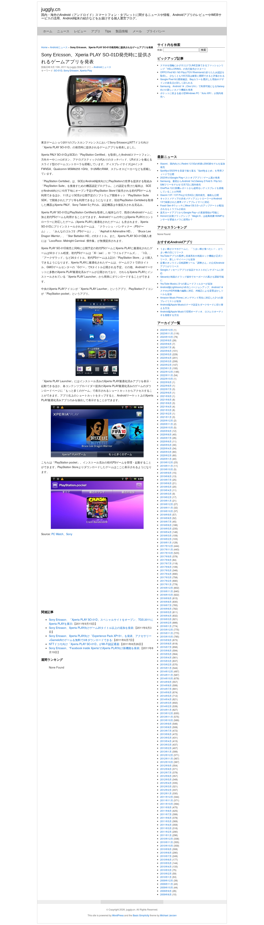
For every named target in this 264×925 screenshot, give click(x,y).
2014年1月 (166, 709)
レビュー (80, 31)
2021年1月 (166, 417)
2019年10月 (166, 469)
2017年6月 (166, 566)
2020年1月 (166, 458)
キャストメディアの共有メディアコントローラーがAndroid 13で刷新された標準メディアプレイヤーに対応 (191, 200)
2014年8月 (166, 685)
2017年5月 (166, 570)
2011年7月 (166, 814)
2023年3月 (166, 361)
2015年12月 (166, 629)
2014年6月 (166, 692)
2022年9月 (166, 382)
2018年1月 (166, 542)
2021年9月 (166, 396)
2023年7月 (166, 347)
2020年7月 (166, 437)
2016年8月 (166, 601)
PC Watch (57, 534)
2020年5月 (166, 444)
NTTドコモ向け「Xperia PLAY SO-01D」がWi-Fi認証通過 (84, 644)
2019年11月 (166, 465)
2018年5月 (166, 528)
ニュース (63, 31)
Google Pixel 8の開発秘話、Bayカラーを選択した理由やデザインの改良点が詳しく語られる (192, 80)
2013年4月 (166, 741)
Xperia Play (86, 70)
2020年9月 (166, 430)
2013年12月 (166, 713)
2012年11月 (166, 758)
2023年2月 (166, 364)
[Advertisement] (97, 573)
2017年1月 (166, 584)
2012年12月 (166, 755)
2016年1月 (166, 626)
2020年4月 (166, 448)
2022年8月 (166, 385)
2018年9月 (166, 514)
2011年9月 (166, 807)
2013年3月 (166, 744)
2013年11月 (166, 716)
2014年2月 (166, 706)
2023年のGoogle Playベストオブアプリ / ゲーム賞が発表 (190, 177)
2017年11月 (166, 549)
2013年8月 (166, 727)
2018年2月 (166, 539)
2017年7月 (166, 563)
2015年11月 (166, 633)
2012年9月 (166, 765)
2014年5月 (166, 695)
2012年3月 (166, 786)
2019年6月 (166, 483)
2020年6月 (166, 441)
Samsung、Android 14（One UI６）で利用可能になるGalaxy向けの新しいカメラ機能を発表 (192, 87)
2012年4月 (166, 782)
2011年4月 (166, 824)
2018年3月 (166, 535)
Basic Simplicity (141, 915)
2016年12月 (166, 587)
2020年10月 (166, 427)
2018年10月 (166, 511)
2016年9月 (166, 598)
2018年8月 (166, 518)
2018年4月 (166, 532)
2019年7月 (166, 479)
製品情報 (122, 31)
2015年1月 (166, 667)
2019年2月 (166, 497)
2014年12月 (166, 671)
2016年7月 (166, 605)
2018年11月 (166, 507)
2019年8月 (166, 476)
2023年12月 (166, 329)
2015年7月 (166, 647)
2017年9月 (166, 556)
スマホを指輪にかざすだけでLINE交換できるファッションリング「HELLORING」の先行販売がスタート (191, 66)
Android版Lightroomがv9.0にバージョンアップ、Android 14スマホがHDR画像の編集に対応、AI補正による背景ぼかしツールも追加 (191, 290)
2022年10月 (166, 378)
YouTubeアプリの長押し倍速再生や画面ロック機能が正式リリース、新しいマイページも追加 (191, 257)
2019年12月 (166, 462)
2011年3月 (166, 828)
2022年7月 (166, 389)
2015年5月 (166, 654)
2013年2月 (166, 748)
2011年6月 (166, 817)
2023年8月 (166, 343)
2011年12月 (166, 796)
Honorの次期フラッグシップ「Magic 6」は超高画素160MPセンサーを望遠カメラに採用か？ (192, 217)
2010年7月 (166, 856)
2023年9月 (166, 340)
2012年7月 (166, 772)
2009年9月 (166, 890)
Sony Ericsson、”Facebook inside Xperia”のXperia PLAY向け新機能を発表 (94, 648)
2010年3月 (166, 870)
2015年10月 (166, 636)
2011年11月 (166, 800)
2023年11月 (166, 333)
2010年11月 (166, 842)
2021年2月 (166, 413)
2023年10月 (166, 336)
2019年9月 (166, 472)
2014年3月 (166, 702)
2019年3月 (166, 493)
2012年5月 (166, 779)
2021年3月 (166, 410)
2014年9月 (166, 681)
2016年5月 (166, 612)
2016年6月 (166, 608)
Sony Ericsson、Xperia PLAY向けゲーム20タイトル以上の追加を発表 (91, 628)
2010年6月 (166, 859)
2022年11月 (166, 375)
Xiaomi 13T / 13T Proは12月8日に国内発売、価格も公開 (189, 194)
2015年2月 (166, 664)
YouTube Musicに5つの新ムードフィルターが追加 (186, 283)
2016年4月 (166, 615)
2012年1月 (166, 793)
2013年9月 (166, 723)
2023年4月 (166, 357)
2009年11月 (166, 884)
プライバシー (155, 31)
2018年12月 (166, 504)
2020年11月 (166, 424)
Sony (69, 534)
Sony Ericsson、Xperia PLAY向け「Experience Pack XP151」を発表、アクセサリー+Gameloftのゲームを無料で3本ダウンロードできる (100, 638)
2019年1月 (166, 500)
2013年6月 (166, 734)
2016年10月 (166, 594)
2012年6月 (166, 775)
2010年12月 (166, 838)
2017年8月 (166, 559)
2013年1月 (166, 751)
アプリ (95, 31)
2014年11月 (166, 674)
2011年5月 (166, 821)
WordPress (118, 915)
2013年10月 (166, 720)
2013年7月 (166, 730)
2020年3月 (166, 451)
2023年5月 (166, 354)
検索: (160, 49)
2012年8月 (166, 769)
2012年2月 (166, 789)
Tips (108, 31)
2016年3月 (166, 619)
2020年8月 (166, 434)
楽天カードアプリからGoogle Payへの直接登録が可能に (189, 212)
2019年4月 (166, 490)
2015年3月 (166, 660)
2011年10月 (166, 803)
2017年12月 (166, 545)
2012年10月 (166, 762)
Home (44, 47)
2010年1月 (166, 877)
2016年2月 (166, 622)
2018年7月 (166, 521)
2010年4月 (166, 866)
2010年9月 (166, 849)
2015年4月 (166, 657)
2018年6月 (166, 525)
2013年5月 (166, 737)
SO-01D (58, 70)
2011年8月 (166, 810)
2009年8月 (166, 894)
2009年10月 (166, 887)
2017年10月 (166, 552)
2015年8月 (166, 643)
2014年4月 (166, 699)
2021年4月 (166, 406)
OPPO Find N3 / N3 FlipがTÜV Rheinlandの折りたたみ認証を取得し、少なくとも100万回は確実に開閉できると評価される (192, 73)
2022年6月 (166, 392)
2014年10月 (166, 678)
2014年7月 (166, 688)
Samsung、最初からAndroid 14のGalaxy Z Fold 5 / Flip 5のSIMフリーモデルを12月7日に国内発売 (191, 182)
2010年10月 (166, 845)
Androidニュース (59, 47)
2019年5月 (166, 486)
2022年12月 (166, 371)
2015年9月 (166, 640)
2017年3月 (166, 577)
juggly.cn (50, 9)
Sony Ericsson (71, 70)
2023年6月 (166, 350)
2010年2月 (166, 873)
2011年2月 (166, 831)
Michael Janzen (168, 915)
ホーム (47, 31)
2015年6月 (166, 650)
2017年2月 (166, 580)
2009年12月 (166, 880)
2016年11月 (166, 591)
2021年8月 (166, 399)
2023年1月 (166, 368)
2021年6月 (166, 403)
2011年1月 (166, 835)
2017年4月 (166, 573)
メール (137, 31)
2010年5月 (166, 863)
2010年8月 (166, 852)
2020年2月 (166, 455)
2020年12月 (166, 420)
